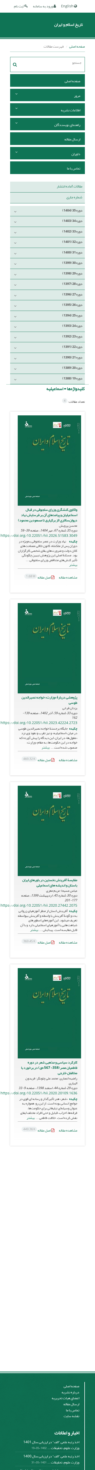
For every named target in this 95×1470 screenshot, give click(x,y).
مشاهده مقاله (68, 577)
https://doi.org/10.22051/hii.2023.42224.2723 (39, 722)
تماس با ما (73, 168)
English (67, 6)
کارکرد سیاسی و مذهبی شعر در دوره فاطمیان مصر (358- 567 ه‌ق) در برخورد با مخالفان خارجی (49, 1067)
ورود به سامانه (43, 6)
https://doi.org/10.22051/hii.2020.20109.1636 (39, 1093)
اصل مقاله (38, 577)
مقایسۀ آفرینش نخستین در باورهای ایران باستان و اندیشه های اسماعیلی (49, 883)
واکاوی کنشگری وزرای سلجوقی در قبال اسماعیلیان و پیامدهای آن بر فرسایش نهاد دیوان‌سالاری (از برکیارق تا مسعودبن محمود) (47, 515)
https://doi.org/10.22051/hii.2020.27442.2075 (39, 905)
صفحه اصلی (77, 46)
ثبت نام (19, 6)
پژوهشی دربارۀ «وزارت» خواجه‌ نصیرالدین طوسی (49, 700)
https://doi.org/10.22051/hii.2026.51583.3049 (39, 535)
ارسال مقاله (72, 139)
